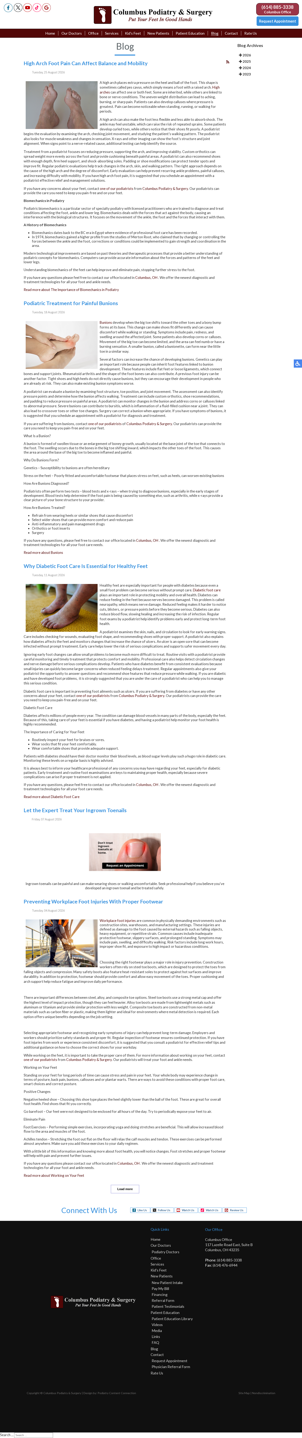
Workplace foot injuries (118, 920)
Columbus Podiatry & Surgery (165, 188)
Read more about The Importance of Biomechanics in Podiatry (71, 289)
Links (156, 1336)
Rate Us (250, 33)
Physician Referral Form (171, 1366)
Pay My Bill (160, 1288)
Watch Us (188, 1210)
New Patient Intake (167, 1282)
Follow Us (164, 1210)
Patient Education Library (172, 1318)
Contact (231, 33)
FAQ (155, 1342)
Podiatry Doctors (165, 1252)
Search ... (7, 1435)
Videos (157, 1324)
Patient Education (190, 33)
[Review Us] (46, 11)
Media (157, 1330)
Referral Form (163, 1300)
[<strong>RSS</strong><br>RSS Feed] (227, 62)
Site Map (244, 1393)
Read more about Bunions (43, 552)
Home (50, 33)
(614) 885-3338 (278, 7)
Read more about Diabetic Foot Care (52, 797)
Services (112, 33)
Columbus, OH (146, 277)
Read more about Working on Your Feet (54, 1175)
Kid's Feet (133, 33)
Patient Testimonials (168, 1306)
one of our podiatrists (116, 188)
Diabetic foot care (207, 590)
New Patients (158, 33)
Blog (214, 33)
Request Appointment (277, 21)
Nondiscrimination (263, 1393)
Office (93, 33)
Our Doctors (71, 33)
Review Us (236, 1210)
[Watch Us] (27, 11)
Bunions (106, 322)
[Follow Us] (18, 11)
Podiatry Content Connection (117, 1393)
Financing (159, 1294)
